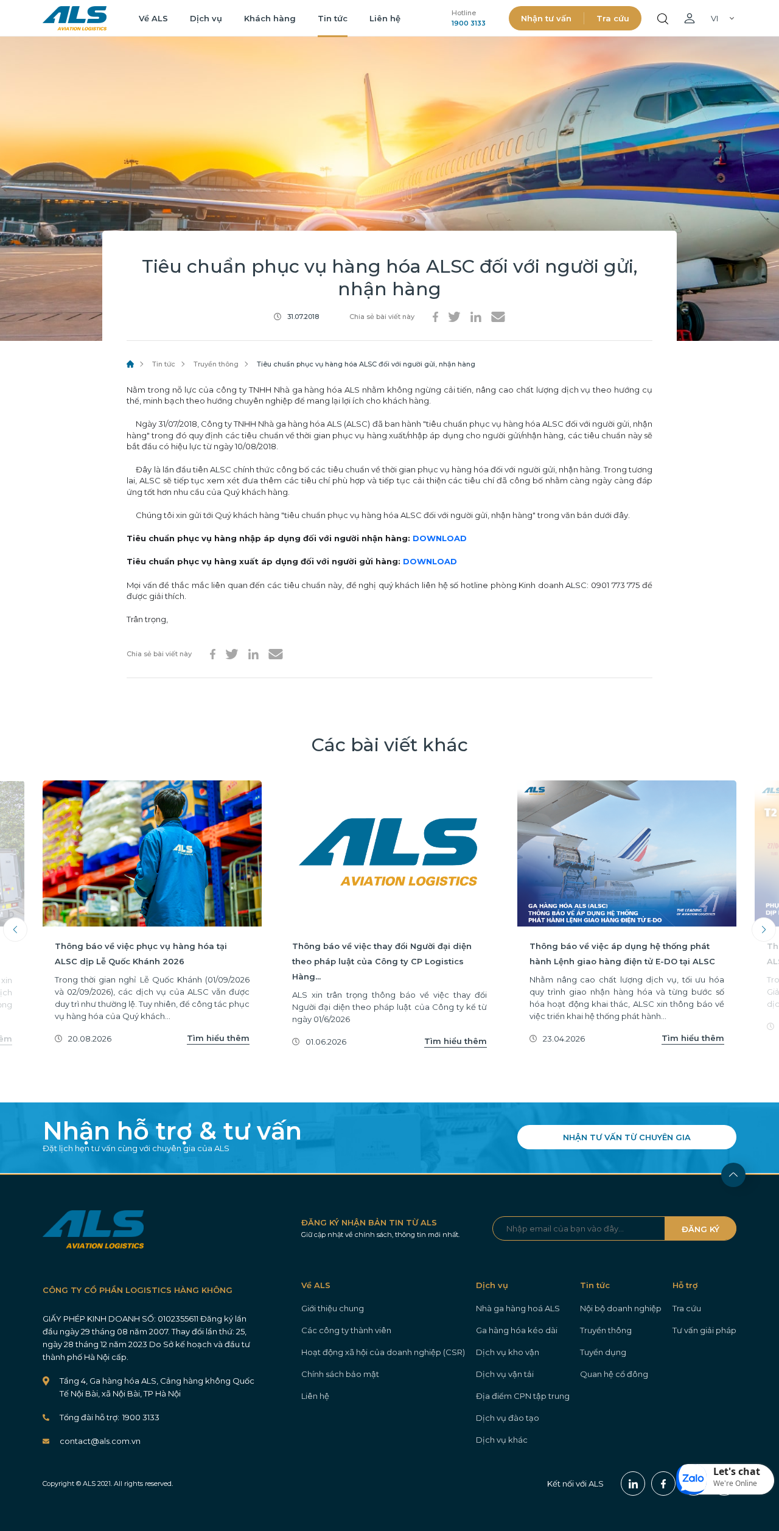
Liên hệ (384, 18)
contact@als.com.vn (100, 1441)
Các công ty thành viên (346, 1330)
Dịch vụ (206, 18)
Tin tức (333, 18)
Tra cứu (612, 18)
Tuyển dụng (603, 1352)
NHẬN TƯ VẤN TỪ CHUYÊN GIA (627, 1137)
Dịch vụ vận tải (505, 1374)
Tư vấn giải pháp (704, 1330)
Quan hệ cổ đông (614, 1374)
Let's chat (736, 1471)
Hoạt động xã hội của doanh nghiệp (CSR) (383, 1352)
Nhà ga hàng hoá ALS (518, 1308)
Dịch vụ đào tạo (507, 1418)
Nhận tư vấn (546, 18)
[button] (725, 1479)
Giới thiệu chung (332, 1308)
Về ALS (153, 18)
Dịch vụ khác (502, 1440)
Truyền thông (216, 364)
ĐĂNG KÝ (700, 1229)
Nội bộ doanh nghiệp (621, 1308)
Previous (15, 929)
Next (764, 929)
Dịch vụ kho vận (507, 1352)
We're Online (735, 1483)
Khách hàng (270, 18)
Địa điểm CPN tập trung (523, 1396)
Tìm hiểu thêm (218, 1038)
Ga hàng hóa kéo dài (516, 1330)
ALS (75, 18)
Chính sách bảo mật (340, 1374)
